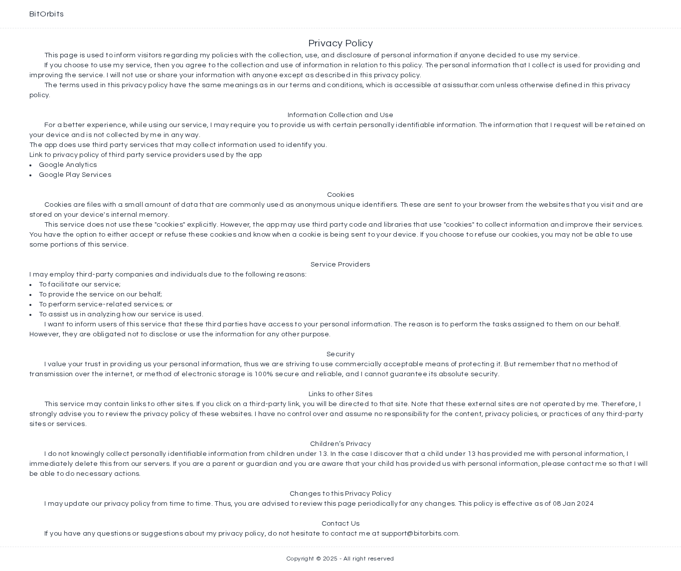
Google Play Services (75, 174)
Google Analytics (68, 164)
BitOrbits (46, 14)
